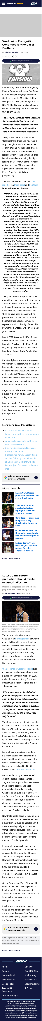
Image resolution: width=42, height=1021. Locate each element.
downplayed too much (27, 769)
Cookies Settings (10, 995)
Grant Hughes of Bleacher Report (17, 669)
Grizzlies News (14, 558)
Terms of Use (31, 979)
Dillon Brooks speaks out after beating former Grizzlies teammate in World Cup (22, 434)
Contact (5, 971)
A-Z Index (29, 988)
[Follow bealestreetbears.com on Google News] (36, 477)
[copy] (16, 56)
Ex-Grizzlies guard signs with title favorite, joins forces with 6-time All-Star (21, 465)
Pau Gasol (33, 185)
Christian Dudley (12, 52)
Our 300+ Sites (31, 971)
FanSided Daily (9, 975)
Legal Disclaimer (32, 984)
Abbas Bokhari (11, 593)
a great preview (22, 639)
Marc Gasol (19, 185)
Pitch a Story (30, 975)
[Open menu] (3, 3)
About (4, 967)
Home (4, 558)
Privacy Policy (8, 979)
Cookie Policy (8, 984)
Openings (29, 967)
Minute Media (15, 1001)
